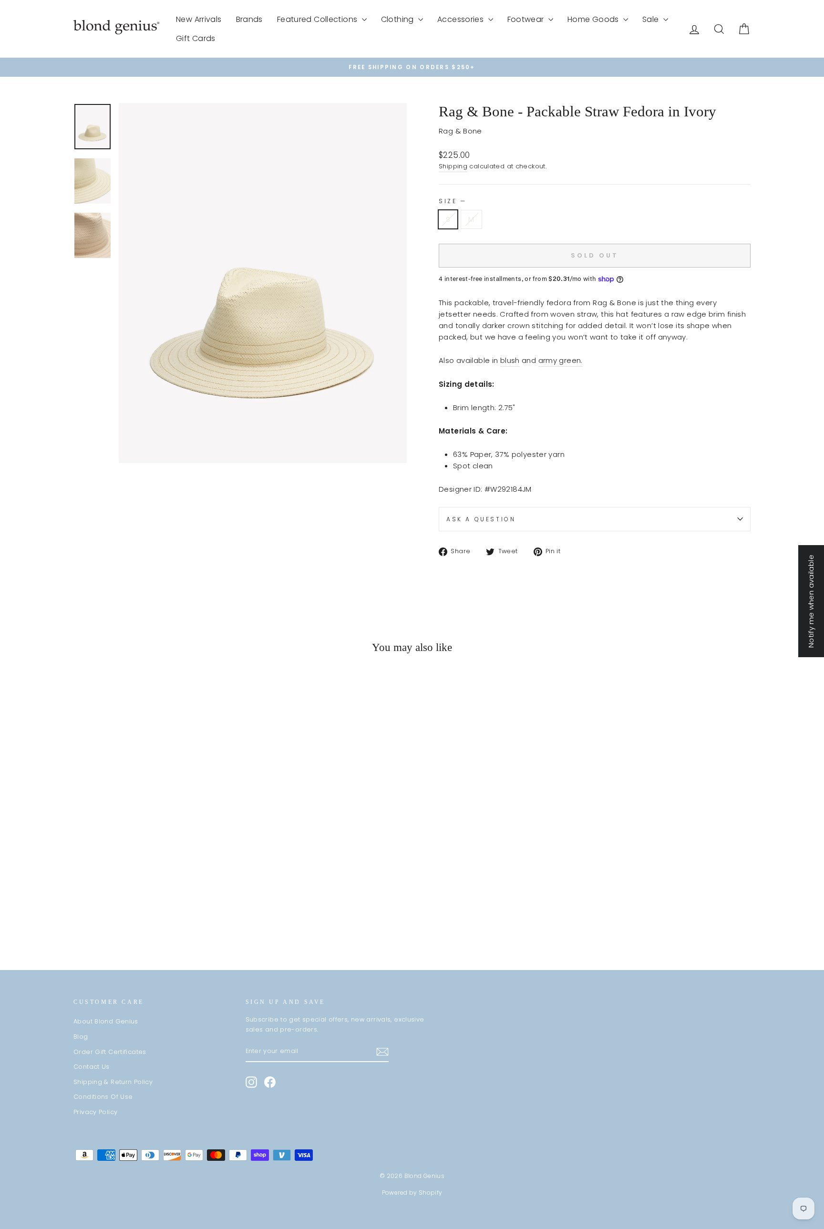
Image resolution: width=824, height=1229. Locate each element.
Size (452, 201)
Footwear (526, 19)
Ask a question (480, 519)
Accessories (461, 19)
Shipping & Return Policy (113, 1082)
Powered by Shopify (412, 1192)
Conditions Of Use (103, 1097)
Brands (249, 19)
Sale (651, 19)
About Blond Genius (105, 1021)
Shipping (453, 166)
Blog (80, 1037)
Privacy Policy (95, 1112)
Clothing (398, 19)
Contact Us (91, 1067)
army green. (560, 360)
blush (510, 360)
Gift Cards (196, 38)
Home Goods (594, 19)
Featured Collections (318, 19)
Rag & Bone (460, 131)
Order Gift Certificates (109, 1052)
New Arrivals (199, 19)
